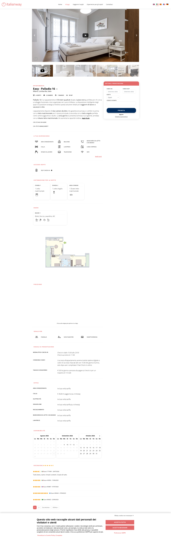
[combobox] (113, 97)
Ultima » (55, 507)
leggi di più (85, 118)
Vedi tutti (98, 156)
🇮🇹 (157, 4)
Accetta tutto (120, 522)
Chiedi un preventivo (121, 116)
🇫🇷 (164, 4)
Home (60, 4)
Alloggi (67, 4)
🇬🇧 (154, 4)
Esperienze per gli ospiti (95, 4)
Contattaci (109, 4)
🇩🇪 (167, 4)
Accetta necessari (120, 528)
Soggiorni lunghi (78, 4)
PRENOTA (121, 110)
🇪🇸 (161, 4)
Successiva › (46, 507)
